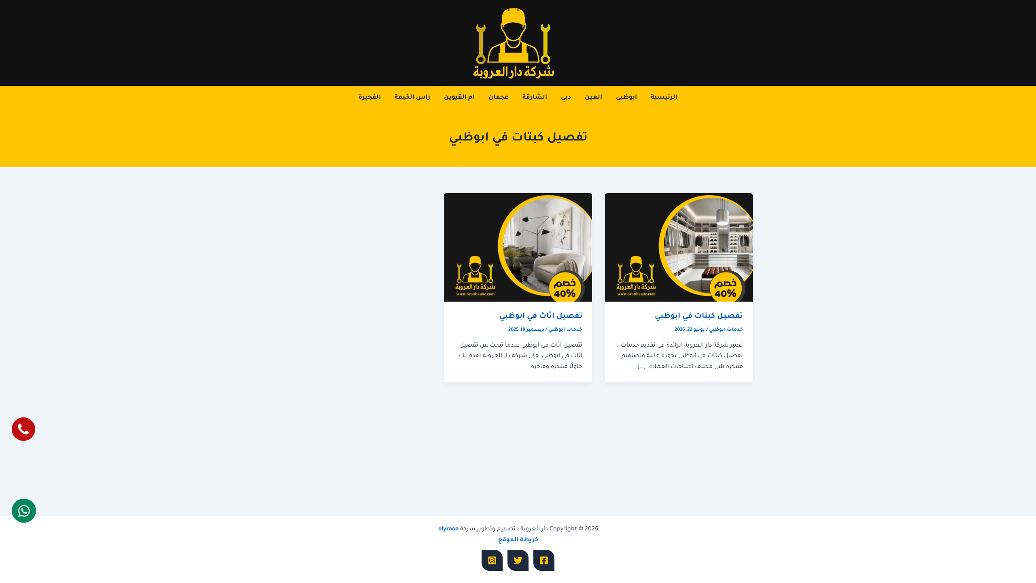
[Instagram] (492, 560)
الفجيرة (370, 97)
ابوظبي (626, 97)
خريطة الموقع (518, 540)
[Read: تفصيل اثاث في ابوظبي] (518, 248)
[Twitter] (518, 560)
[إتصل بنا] (23, 429)
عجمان (498, 97)
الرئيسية (664, 97)
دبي (566, 97)
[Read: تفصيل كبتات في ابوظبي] (679, 248)
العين (593, 97)
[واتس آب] (24, 510)
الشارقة (534, 97)
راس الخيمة (412, 97)
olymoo (448, 529)
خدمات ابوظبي (726, 330)
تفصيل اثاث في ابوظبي (540, 317)
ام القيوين (459, 97)
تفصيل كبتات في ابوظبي (699, 317)
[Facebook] (543, 560)
